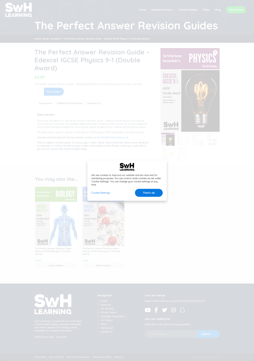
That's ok (149, 192)
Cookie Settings (100, 192)
